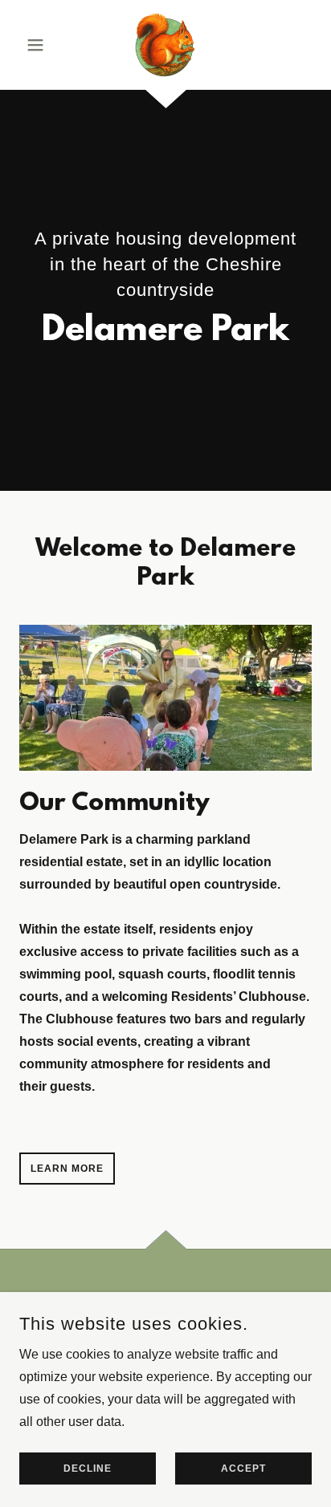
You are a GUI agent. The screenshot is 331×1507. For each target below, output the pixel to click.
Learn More (67, 1168)
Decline (87, 1468)
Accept (243, 1468)
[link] (165, 45)
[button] (41, 45)
